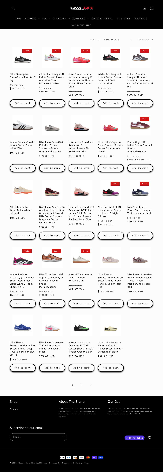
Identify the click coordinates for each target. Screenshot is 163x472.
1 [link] (73, 384)
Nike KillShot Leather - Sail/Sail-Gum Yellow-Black (81, 277)
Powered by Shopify (59, 463)
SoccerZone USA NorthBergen (33, 463)
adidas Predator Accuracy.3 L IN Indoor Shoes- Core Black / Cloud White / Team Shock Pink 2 (23, 281)
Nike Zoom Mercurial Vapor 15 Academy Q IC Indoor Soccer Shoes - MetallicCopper (51, 281)
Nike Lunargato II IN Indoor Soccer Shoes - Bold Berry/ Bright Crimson (110, 212)
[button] (13, 8)
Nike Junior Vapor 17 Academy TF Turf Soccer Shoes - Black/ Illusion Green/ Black (81, 347)
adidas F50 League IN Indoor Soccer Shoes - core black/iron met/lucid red (110, 79)
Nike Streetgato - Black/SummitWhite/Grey (22, 77)
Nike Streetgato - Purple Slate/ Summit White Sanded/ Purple (139, 210)
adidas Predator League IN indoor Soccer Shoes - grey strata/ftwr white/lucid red (140, 80)
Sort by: (95, 39)
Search (14, 409)
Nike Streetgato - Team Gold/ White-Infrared (21, 210)
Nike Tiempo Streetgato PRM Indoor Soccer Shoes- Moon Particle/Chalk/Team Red (111, 281)
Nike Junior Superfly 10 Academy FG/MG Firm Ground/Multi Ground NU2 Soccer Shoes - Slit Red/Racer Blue (81, 213)
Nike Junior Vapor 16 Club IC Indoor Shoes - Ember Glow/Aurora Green (110, 147)
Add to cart (23, 103)
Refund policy (80, 463)
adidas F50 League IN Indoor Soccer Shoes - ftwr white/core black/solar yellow (51, 79)
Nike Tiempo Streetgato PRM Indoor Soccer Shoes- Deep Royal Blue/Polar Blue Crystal (23, 349)
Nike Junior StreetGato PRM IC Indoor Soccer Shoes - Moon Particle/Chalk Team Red (140, 281)
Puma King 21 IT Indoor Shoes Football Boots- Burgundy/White (139, 147)
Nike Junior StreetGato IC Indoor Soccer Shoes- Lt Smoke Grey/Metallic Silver (51, 147)
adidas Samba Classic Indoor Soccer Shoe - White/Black (22, 145)
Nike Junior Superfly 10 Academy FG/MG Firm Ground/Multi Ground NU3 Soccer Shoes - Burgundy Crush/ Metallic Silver (52, 215)
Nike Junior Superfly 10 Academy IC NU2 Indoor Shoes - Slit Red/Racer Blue (81, 147)
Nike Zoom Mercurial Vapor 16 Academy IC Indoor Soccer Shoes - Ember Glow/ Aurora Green (81, 80)
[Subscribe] (63, 437)
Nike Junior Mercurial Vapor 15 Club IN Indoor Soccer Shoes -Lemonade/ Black (110, 347)
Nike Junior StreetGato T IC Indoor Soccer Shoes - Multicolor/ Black (51, 347)
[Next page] (90, 384)
